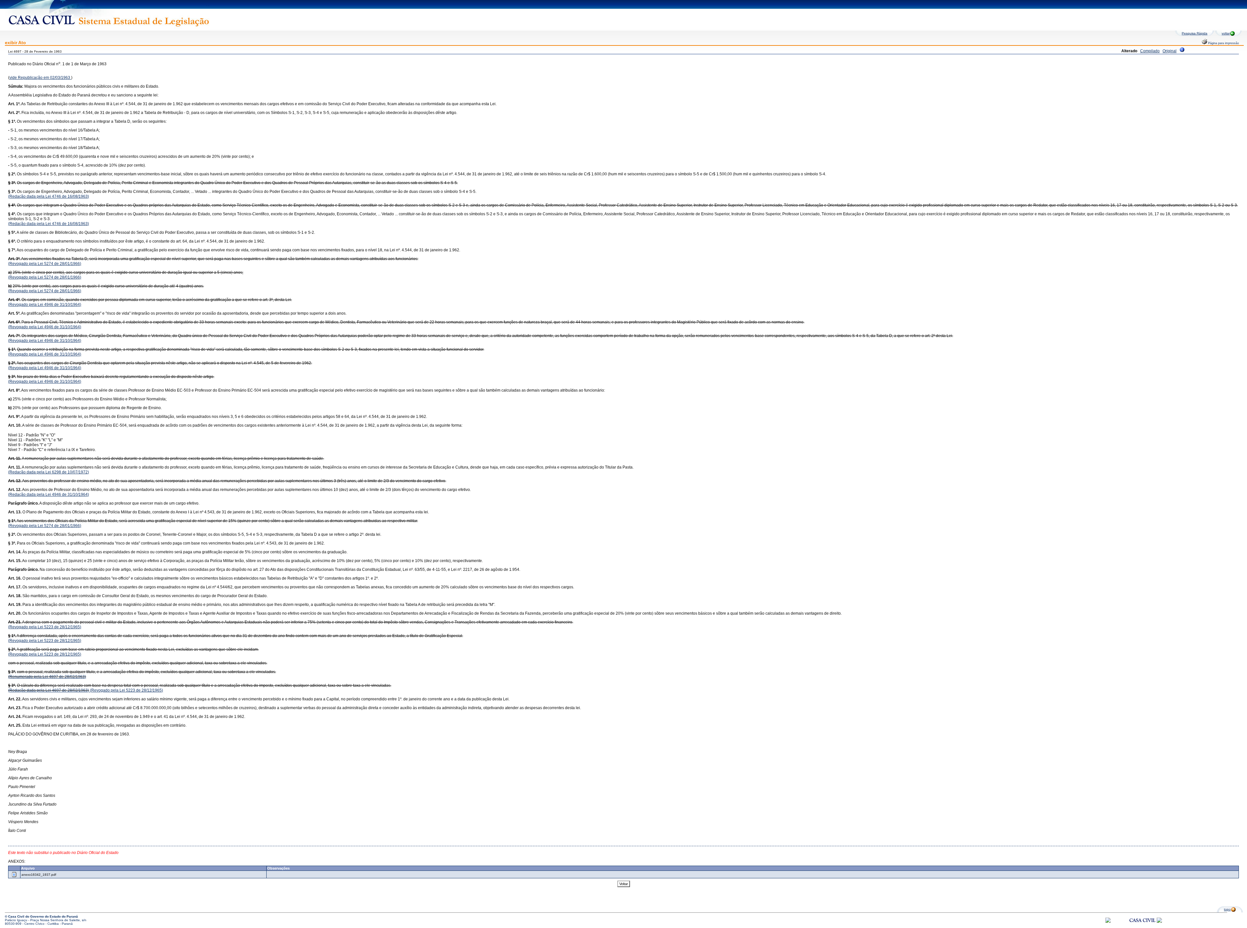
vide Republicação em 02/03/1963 (40, 77)
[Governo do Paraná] (1159, 921)
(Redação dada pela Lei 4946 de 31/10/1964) (48, 494)
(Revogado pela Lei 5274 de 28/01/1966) (44, 263)
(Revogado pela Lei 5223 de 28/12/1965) (44, 627)
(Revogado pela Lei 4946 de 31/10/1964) (44, 304)
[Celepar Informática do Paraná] (1108, 921)
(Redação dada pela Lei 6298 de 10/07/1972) (48, 472)
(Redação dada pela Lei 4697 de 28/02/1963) (48, 690)
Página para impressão (1223, 43)
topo (1227, 909)
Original (1170, 51)
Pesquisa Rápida (1194, 33)
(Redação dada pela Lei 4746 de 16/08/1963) (48, 196)
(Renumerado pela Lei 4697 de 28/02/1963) (47, 676)
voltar (1226, 33)
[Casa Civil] (1142, 926)
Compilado (1150, 51)
